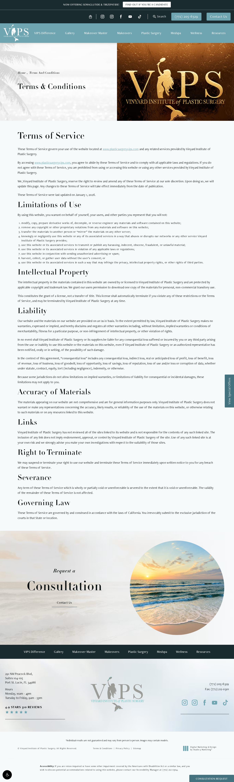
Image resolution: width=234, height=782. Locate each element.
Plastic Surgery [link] (151, 33)
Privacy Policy (123, 748)
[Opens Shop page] (90, 16)
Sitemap (137, 748)
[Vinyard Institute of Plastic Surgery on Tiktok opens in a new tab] (139, 16)
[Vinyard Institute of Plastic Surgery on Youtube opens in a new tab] (130, 16)
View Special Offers (229, 391)
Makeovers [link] (124, 33)
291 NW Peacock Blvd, (19, 674)
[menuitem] (102, 16)
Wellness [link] (196, 33)
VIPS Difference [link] (45, 33)
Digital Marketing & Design (203, 748)
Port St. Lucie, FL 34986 (20, 682)
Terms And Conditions (44, 72)
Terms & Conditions (102, 748)
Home (22, 72)
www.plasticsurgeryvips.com (121, 149)
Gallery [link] (70, 33)
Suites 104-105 (14, 678)
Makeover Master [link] (96, 33)
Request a (64, 581)
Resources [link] (219, 33)
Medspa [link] (176, 33)
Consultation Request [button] (211, 778)
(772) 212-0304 (170, 769)
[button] (7, 774)
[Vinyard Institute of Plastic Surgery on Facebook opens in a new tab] (121, 16)
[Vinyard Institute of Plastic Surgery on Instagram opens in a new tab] (102, 16)
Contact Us (218, 16)
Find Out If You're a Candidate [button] (147, 4)
